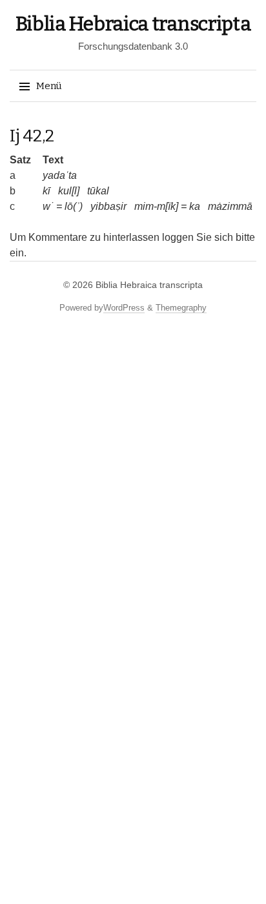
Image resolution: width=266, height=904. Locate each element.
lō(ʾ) (74, 206)
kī (46, 190)
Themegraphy (181, 308)
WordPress (124, 308)
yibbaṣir (108, 206)
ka (194, 206)
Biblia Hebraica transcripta (133, 24)
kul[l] (68, 190)
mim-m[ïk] (156, 206)
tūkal (98, 190)
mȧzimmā (230, 206)
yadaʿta (60, 175)
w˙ (48, 206)
